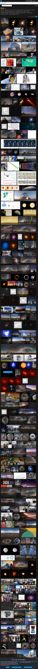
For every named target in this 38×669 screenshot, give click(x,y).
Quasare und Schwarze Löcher (21, 12)
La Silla (22, 11)
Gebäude (13, 12)
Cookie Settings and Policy (28, 667)
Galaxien (6, 11)
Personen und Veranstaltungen (6, 12)
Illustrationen (17, 11)
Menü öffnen (3, 3)
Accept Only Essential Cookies (16, 667)
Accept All (7, 667)
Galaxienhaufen (11, 11)
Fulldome (2, 11)
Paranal (28, 11)
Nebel (25, 11)
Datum (36, 16)
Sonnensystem (29, 12)
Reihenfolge (32, 16)
